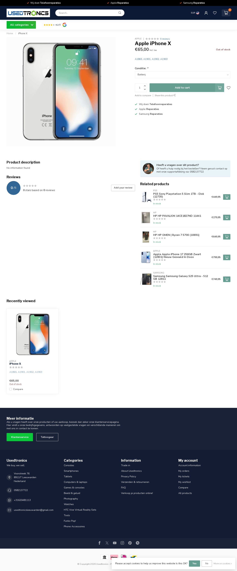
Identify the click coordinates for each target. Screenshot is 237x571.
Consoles (69, 465)
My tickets (183, 476)
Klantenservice (19, 437)
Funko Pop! (70, 521)
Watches (69, 504)
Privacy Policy (128, 476)
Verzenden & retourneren (135, 482)
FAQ (123, 487)
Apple (138, 39)
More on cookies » (223, 563)
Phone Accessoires (74, 526)
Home (10, 33)
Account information (189, 465)
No (206, 563)
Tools (67, 515)
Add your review (123, 187)
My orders (183, 471)
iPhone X (22, 33)
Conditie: (141, 68)
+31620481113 (22, 500)
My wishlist (184, 482)
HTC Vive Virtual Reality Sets (80, 509)
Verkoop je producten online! (137, 493)
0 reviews (165, 38)
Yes (194, 563)
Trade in (125, 465)
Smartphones (71, 471)
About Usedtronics (131, 471)
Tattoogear (47, 437)
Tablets (68, 476)
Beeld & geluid (72, 493)
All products (185, 493)
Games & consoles (74, 487)
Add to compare (143, 95)
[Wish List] (215, 12)
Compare (18, 389)
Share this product (164, 95)
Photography (71, 498)
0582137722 (21, 490)
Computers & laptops (75, 482)
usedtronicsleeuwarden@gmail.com (33, 510)
